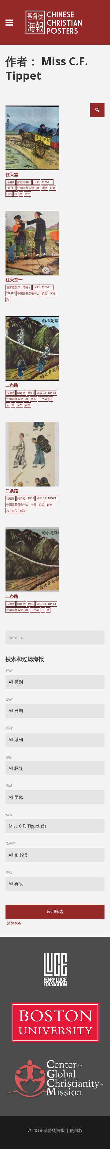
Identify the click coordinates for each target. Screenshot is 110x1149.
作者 (9, 814)
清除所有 (14, 923)
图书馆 (11, 843)
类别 (9, 670)
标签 (9, 757)
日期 (9, 699)
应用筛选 (55, 911)
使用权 (76, 1130)
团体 (9, 785)
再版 (9, 872)
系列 (9, 728)
